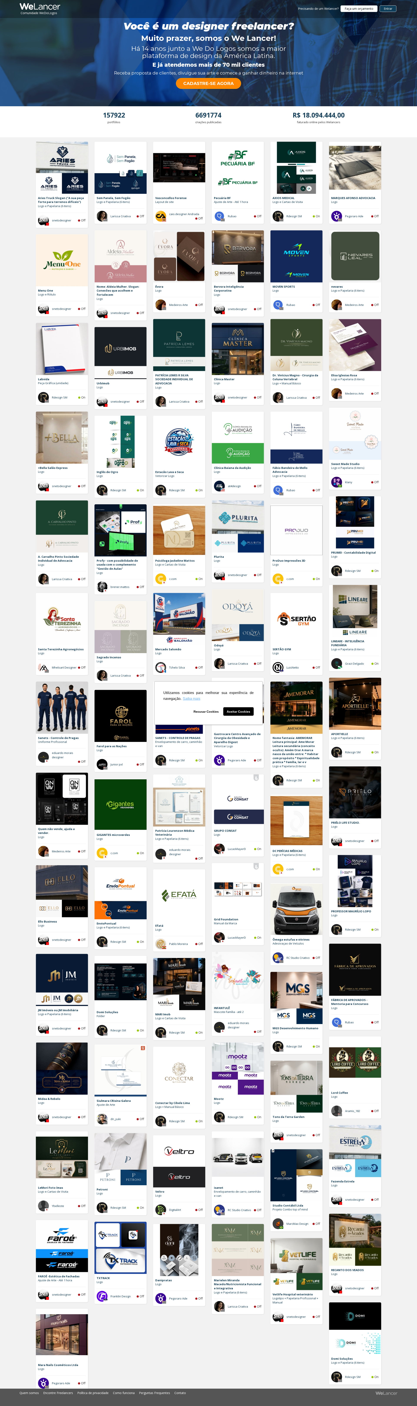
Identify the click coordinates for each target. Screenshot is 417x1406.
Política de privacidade (93, 1393)
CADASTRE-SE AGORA (208, 83)
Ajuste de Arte (106, 1105)
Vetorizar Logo (164, 476)
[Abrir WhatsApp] (10, 1395)
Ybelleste (58, 1206)
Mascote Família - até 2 (229, 1012)
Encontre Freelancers (58, 1393)
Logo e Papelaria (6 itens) (54, 206)
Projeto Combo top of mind (290, 1209)
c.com (173, 579)
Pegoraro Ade (354, 216)
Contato (180, 1393)
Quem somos (29, 1393)
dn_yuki (116, 1119)
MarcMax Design (297, 1224)
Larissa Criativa (121, 216)
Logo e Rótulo (47, 294)
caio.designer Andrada (184, 214)
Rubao (232, 216)
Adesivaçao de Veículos (288, 943)
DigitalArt (175, 1210)
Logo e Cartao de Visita (288, 202)
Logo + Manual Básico (287, 383)
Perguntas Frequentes (154, 1393)
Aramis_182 (352, 1111)
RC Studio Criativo (298, 958)
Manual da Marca (225, 923)
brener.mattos (120, 587)
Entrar (388, 9)
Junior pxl (117, 764)
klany (348, 482)
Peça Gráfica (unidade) (53, 383)
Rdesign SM (294, 216)
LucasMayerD (237, 849)
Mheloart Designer (64, 667)
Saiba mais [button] (191, 699)
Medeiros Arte (178, 305)
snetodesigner (61, 220)
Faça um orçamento (359, 9)
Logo (334, 202)
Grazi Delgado (354, 664)
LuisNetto (292, 667)
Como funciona (124, 1393)
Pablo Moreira (178, 944)
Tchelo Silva (177, 667)
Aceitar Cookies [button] (238, 711)
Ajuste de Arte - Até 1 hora (231, 202)
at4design (234, 486)
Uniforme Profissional (52, 742)
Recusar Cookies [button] (206, 711)
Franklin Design (121, 1296)
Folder (101, 1016)
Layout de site (164, 202)
